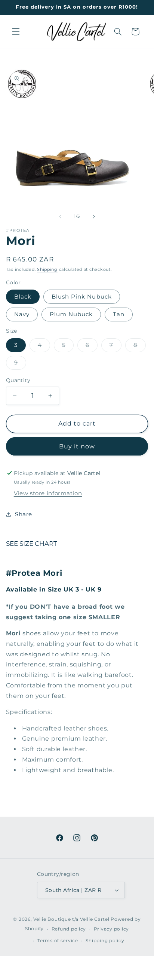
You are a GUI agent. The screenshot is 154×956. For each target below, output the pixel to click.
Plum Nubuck (71, 314)
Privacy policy (111, 929)
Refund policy (69, 929)
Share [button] (23, 514)
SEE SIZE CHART (31, 543)
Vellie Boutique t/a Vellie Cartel (71, 919)
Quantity (18, 380)
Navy (22, 314)
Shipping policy (105, 940)
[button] (15, 31)
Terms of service (57, 940)
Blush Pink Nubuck (82, 296)
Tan (118, 314)
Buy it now (77, 446)
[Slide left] (60, 216)
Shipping (47, 269)
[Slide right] (94, 216)
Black (22, 296)
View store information (48, 493)
